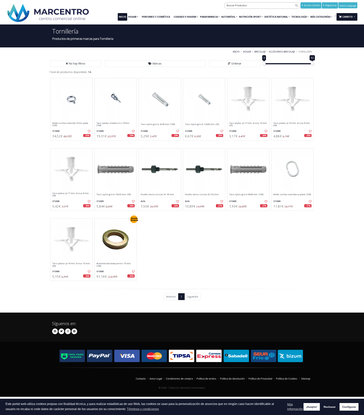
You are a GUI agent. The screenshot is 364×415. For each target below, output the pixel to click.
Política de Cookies (286, 378)
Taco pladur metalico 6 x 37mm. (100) (113, 124)
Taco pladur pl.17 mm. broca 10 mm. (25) (248, 124)
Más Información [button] (295, 407)
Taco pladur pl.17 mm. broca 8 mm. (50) (70, 194)
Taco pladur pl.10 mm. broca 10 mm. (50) (71, 264)
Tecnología (299, 16)
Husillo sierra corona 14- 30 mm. (157, 194)
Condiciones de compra (179, 378)
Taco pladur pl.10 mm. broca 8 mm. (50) (291, 124)
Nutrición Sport (250, 16)
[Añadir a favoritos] (88, 131)
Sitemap (305, 378)
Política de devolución (232, 378)
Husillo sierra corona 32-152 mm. (202, 194)
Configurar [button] (349, 406)
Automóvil (228, 16)
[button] (155, 63)
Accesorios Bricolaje (282, 51)
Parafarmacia (209, 16)
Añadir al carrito (72, 143)
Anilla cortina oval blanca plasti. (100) (292, 194)
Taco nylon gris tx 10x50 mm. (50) (113, 194)
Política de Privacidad (260, 378)
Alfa (143, 201)
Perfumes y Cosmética (156, 16)
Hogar (132, 16)
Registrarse (331, 5)
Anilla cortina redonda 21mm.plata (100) (70, 124)
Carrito (347, 16)
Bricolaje (260, 51)
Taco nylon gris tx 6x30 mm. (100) (158, 124)
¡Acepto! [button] (311, 406)
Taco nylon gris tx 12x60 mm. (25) (202, 124)
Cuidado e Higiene (185, 16)
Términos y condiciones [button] (143, 409)
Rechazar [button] (330, 406)
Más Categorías (320, 16)
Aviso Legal (156, 378)
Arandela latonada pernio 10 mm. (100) (113, 264)
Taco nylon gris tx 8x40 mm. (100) (246, 194)
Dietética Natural (276, 16)
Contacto (141, 378)
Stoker (56, 131)
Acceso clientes (312, 5)
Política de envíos (206, 378)
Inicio (122, 16)
